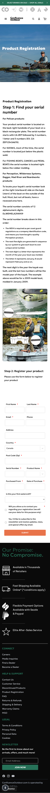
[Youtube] (13, 776)
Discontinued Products (13, 688)
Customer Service (11, 683)
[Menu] (5, 18)
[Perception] (32, 9)
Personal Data (9, 733)
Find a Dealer (8, 662)
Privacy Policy (9, 729)
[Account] (39, 19)
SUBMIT (25, 532)
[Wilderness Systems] (21, 9)
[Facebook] (3, 776)
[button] (5, 788)
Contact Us (8, 679)
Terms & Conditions (12, 725)
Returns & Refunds (12, 700)
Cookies (6, 738)
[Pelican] (14, 9)
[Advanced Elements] (39, 9)
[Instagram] (8, 776)
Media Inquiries (10, 658)
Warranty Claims (10, 708)
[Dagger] (27, 9)
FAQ (4, 696)
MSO (4, 712)
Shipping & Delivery (12, 704)
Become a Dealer (10, 667)
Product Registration (13, 692)
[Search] (33, 19)
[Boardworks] (46, 9)
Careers (6, 654)
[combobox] (6, 448)
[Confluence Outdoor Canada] (5, 9)
